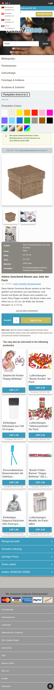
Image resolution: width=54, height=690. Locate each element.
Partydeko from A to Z (15, 94)
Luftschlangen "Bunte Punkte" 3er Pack (40, 378)
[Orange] (27, 113)
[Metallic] (5, 128)
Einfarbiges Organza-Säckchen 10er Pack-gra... (13, 520)
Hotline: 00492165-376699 (16, 572)
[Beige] (12, 113)
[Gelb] (20, 113)
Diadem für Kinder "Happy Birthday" (13, 377)
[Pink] (50, 113)
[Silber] (12, 128)
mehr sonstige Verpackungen (27, 284)
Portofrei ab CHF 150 (27, 8)
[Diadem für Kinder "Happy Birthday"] (14, 361)
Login (50, 3)
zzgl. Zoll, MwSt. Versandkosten (27, 310)
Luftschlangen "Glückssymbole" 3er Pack (39, 426)
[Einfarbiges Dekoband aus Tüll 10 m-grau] (14, 408)
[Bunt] (27, 128)
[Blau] (20, 120)
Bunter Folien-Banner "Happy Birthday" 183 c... (38, 473)
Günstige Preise (10, 556)
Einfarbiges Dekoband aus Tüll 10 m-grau (13, 426)
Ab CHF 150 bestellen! (27, 150)
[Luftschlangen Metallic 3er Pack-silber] (40, 502)
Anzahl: (8, 320)
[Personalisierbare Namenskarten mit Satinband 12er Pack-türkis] (14, 455)
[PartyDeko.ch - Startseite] (27, 29)
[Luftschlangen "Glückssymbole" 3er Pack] (40, 408)
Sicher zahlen (9, 564)
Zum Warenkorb (44, 14)
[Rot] (35, 113)
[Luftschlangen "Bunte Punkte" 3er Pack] (40, 361)
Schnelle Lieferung (12, 549)
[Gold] (20, 128)
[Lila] (5, 120)
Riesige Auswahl (11, 541)
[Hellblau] (12, 120)
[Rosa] (42, 113)
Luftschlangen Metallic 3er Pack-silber (38, 520)
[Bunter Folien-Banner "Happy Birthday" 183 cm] (40, 455)
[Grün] (27, 120)
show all (5, 100)
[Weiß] (5, 113)
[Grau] (35, 120)
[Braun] (42, 120)
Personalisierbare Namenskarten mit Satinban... (12, 473)
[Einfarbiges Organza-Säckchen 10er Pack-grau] (14, 502)
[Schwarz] (50, 120)
